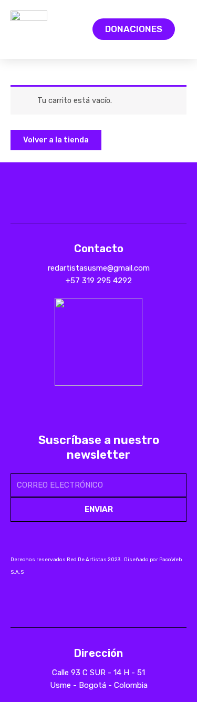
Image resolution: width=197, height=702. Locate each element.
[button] (64, 29)
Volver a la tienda (56, 139)
